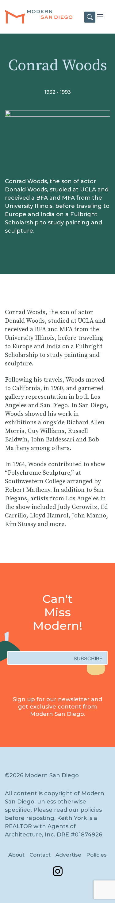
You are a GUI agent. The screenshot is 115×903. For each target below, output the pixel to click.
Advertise (68, 855)
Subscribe (88, 658)
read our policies (78, 810)
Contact (40, 855)
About (16, 855)
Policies (96, 855)
